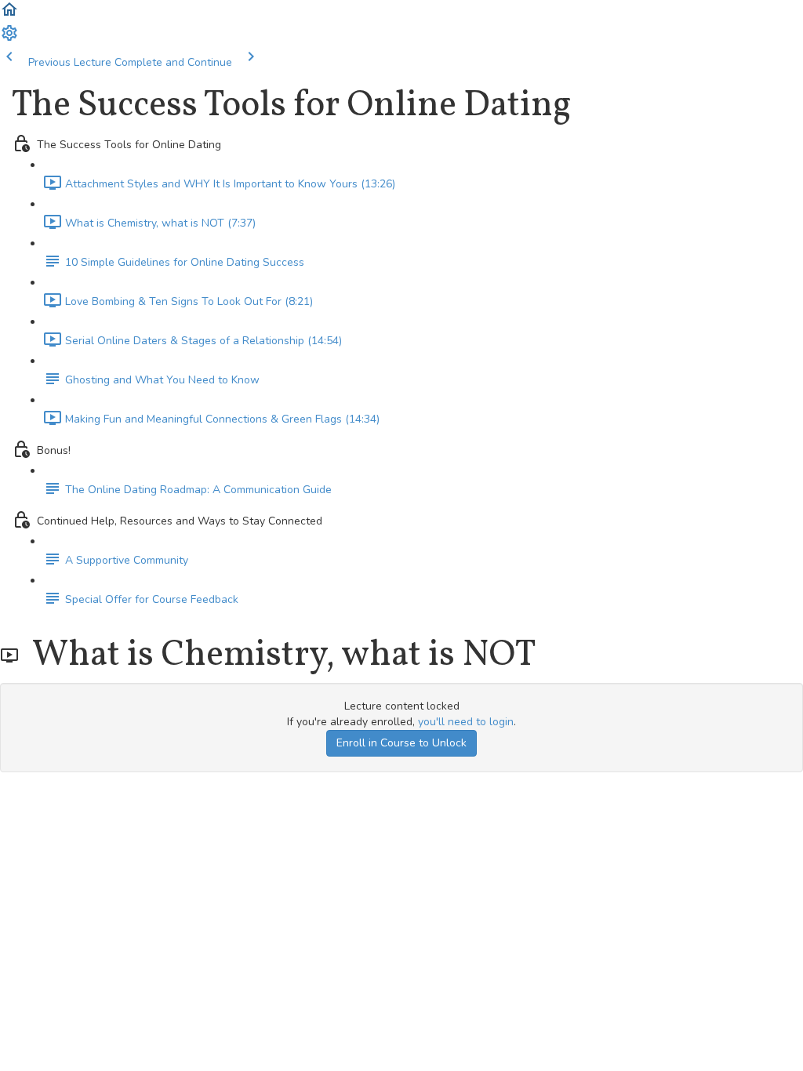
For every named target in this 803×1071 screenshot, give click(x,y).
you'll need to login (466, 721)
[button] (9, 15)
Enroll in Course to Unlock (401, 742)
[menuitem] (9, 38)
